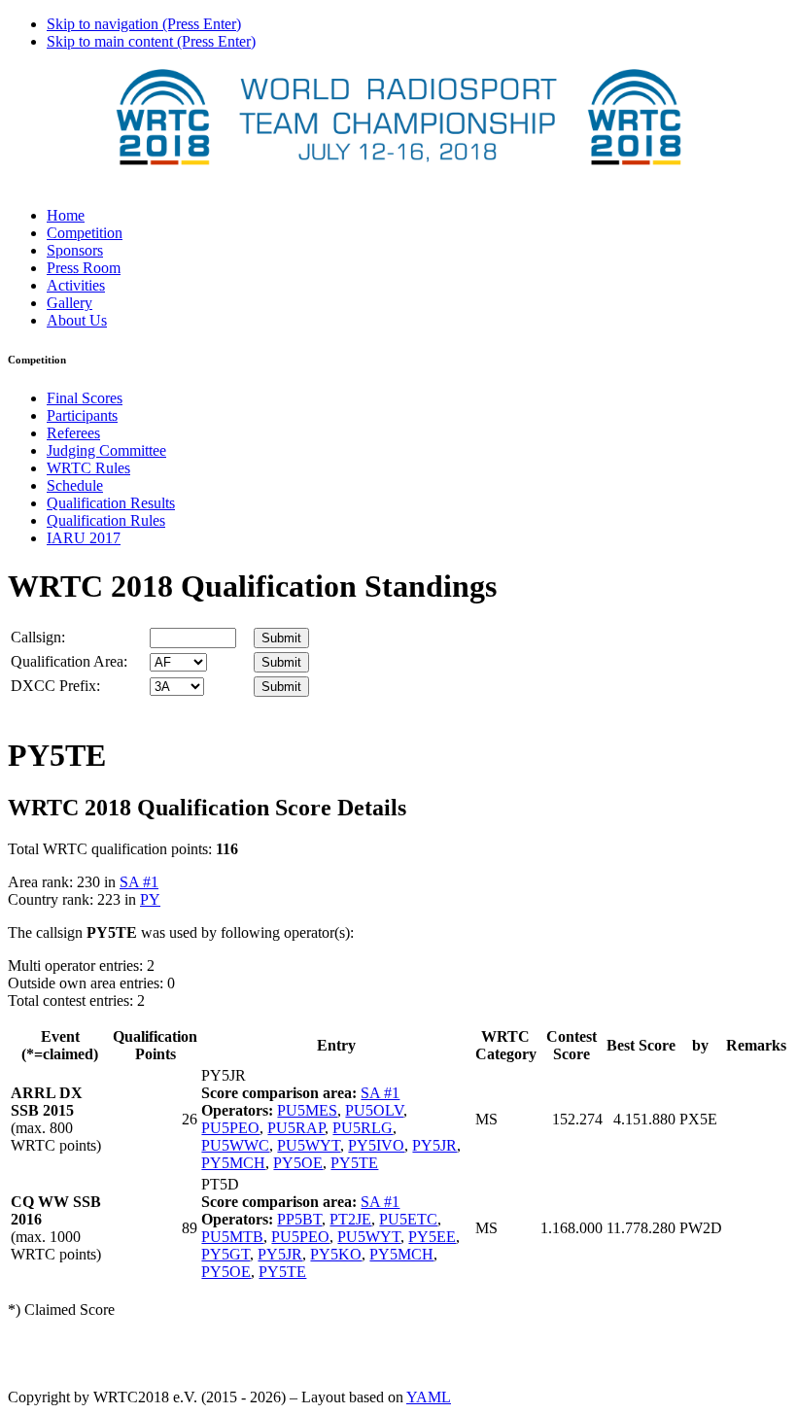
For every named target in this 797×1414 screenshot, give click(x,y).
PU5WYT (308, 1145)
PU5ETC (408, 1219)
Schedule (75, 485)
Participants (82, 415)
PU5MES (307, 1110)
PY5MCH (233, 1163)
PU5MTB (232, 1236)
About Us (77, 320)
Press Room (84, 267)
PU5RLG (362, 1128)
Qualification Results (111, 503)
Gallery (69, 302)
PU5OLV (374, 1110)
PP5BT (299, 1219)
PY (150, 899)
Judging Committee (106, 450)
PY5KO (336, 1254)
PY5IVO (376, 1145)
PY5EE (432, 1236)
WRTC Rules (88, 468)
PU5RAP (296, 1128)
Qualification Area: (69, 661)
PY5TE (354, 1163)
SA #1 (139, 882)
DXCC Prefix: (55, 685)
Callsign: (38, 637)
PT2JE (350, 1219)
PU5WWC (235, 1145)
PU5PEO (230, 1128)
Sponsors (75, 250)
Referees (73, 433)
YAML (428, 1397)
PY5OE (298, 1163)
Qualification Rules (106, 520)
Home (66, 215)
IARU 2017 (84, 538)
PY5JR (434, 1145)
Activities (76, 285)
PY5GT (225, 1254)
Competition (84, 232)
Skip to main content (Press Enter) (151, 41)
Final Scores (84, 398)
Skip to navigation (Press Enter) (144, 24)
